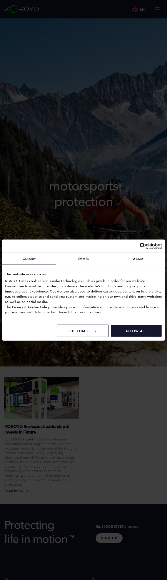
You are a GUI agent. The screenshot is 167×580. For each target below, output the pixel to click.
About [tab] (138, 258)
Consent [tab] (29, 258)
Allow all (136, 331)
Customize (80, 331)
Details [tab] (83, 258)
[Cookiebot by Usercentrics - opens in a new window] (143, 246)
